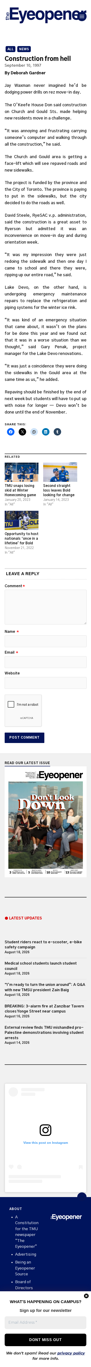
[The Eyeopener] (46, 16)
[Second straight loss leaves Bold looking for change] (60, 472)
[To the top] (82, 1197)
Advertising (25, 1254)
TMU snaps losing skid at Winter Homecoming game (20, 490)
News (24, 49)
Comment (15, 586)
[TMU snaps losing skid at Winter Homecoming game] (22, 472)
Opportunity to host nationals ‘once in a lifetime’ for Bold (21, 538)
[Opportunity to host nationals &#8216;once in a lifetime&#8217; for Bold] (22, 520)
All (10, 49)
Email (11, 652)
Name (12, 631)
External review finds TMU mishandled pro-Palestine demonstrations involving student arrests (44, 1033)
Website (12, 673)
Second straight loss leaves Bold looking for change (58, 490)
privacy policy (71, 1353)
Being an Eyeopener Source (25, 1268)
